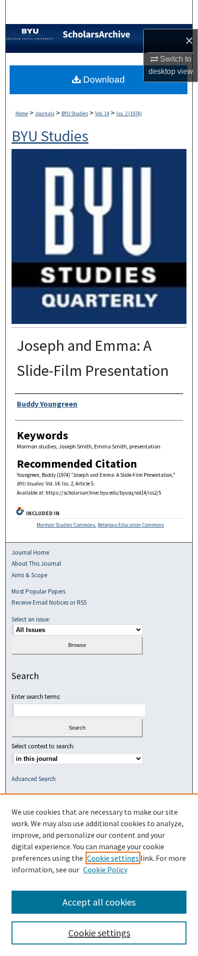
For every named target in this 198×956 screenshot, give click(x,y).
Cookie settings (113, 858)
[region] (99, 875)
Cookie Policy (105, 869)
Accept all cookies (99, 902)
